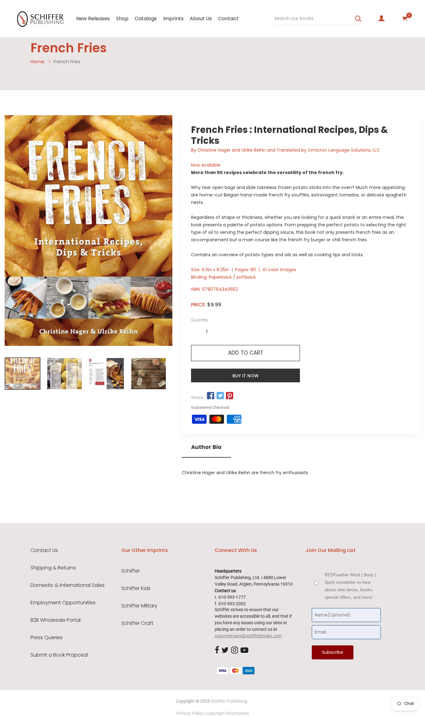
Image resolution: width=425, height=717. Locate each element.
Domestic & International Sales (67, 585)
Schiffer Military (139, 605)
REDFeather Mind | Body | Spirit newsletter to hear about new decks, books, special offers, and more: (350, 586)
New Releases (93, 18)
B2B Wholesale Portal (55, 620)
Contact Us (44, 550)
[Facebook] (217, 650)
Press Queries (46, 637)
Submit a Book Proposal (59, 655)
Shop (122, 18)
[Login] (381, 18)
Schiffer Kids (136, 588)
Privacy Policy (189, 713)
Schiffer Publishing (229, 701)
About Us (201, 18)
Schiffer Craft (137, 623)
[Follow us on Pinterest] (230, 396)
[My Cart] (405, 18)
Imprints (173, 18)
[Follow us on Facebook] (211, 396)
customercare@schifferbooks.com (248, 635)
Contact (228, 18)
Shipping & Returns (53, 567)
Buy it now (245, 376)
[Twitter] (225, 650)
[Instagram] (234, 650)
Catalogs (146, 18)
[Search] (358, 18)
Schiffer (130, 570)
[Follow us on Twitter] (220, 396)
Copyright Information (227, 713)
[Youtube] (244, 650)
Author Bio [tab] (206, 447)
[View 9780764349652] (22, 373)
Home (37, 61)
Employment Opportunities (63, 602)
